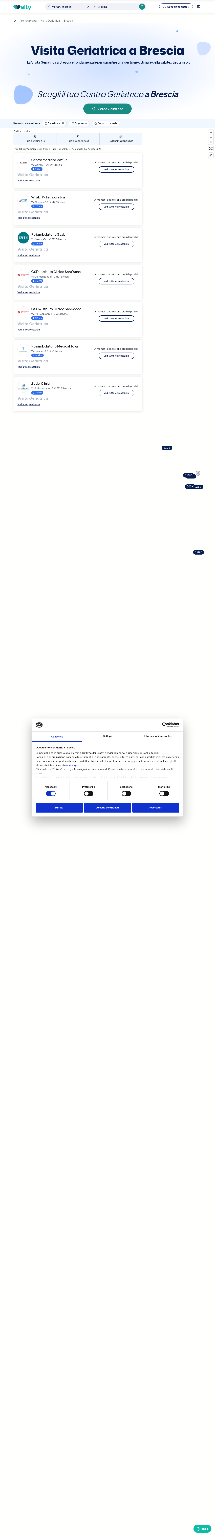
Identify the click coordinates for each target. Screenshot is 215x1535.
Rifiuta (59, 807)
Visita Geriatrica (50, 20)
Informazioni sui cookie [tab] (158, 736)
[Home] (14, 21)
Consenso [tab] (57, 736)
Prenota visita (28, 20)
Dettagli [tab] (107, 736)
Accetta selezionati (107, 807)
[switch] (88, 793)
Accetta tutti (155, 807)
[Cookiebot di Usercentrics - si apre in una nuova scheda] (164, 725)
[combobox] (68, 6)
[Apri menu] (199, 7)
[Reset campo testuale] (88, 6)
